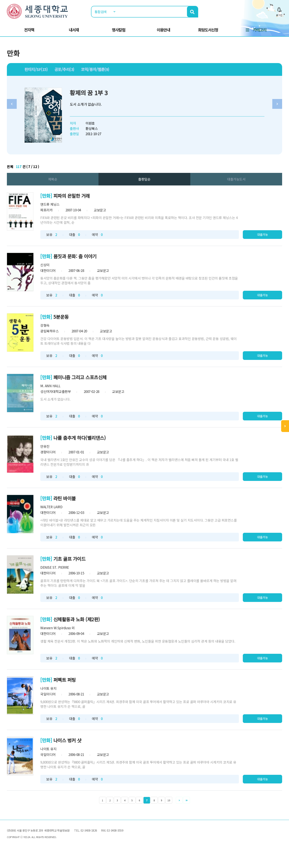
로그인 (279, 15)
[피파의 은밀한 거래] (20, 211)
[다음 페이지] (179, 800)
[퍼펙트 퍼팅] (20, 695)
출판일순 (144, 179)
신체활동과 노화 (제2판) (76, 619)
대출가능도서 (236, 179)
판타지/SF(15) (36, 69)
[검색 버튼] (192, 11)
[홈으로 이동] (37, 10)
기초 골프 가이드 (69, 558)
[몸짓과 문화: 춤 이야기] (20, 272)
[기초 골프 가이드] (20, 574)
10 (169, 800)
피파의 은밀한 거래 (71, 195)
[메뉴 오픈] (285, 426)
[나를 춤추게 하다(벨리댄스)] (20, 453)
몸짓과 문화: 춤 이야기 (75, 256)
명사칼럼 (118, 30)
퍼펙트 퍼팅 (64, 679)
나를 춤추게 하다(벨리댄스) (79, 437)
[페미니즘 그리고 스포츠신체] (20, 393)
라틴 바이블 (64, 498)
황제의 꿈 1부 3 (89, 92)
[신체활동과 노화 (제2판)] (20, 635)
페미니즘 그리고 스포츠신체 (80, 377)
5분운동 (61, 316)
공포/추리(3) (64, 69)
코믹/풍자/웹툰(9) (95, 69)
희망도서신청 (208, 30)
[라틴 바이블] (20, 514)
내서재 (74, 30)
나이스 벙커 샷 (67, 740)
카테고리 (259, 30)
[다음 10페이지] (186, 800)
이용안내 (163, 30)
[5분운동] (20, 332)
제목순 (52, 179)
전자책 (29, 30)
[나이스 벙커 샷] (20, 756)
